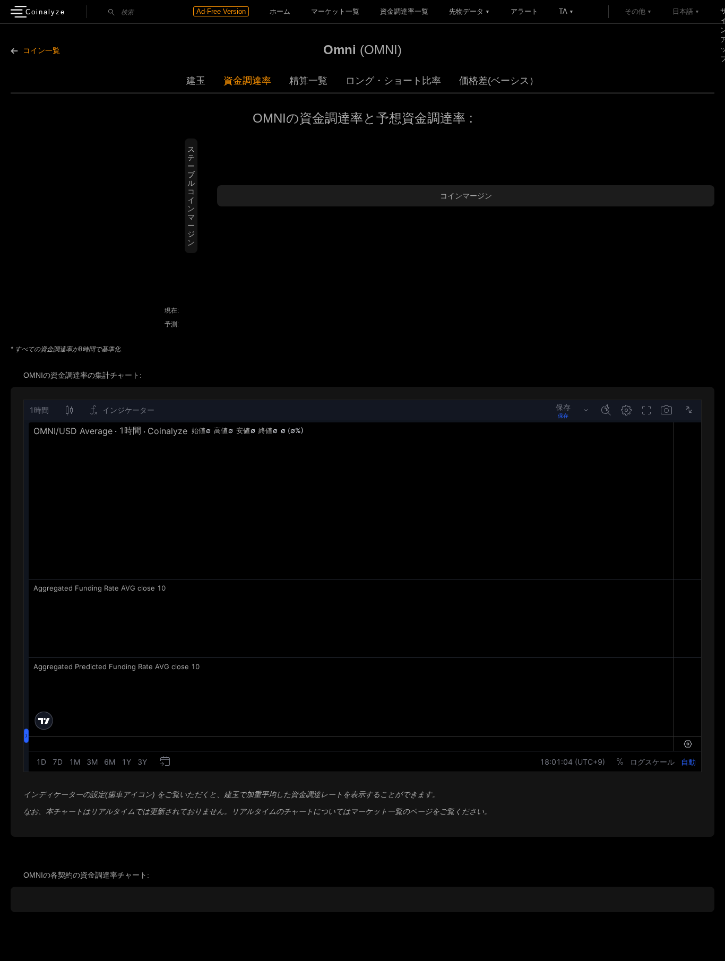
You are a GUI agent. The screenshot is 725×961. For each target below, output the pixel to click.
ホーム (280, 11)
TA (563, 11)
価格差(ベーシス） (499, 80)
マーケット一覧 (335, 11)
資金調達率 (247, 80)
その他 (635, 11)
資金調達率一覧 (404, 11)
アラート (524, 11)
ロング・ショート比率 (393, 80)
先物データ (466, 11)
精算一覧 (308, 80)
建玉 (195, 80)
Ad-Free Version (221, 11)
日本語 (682, 11)
